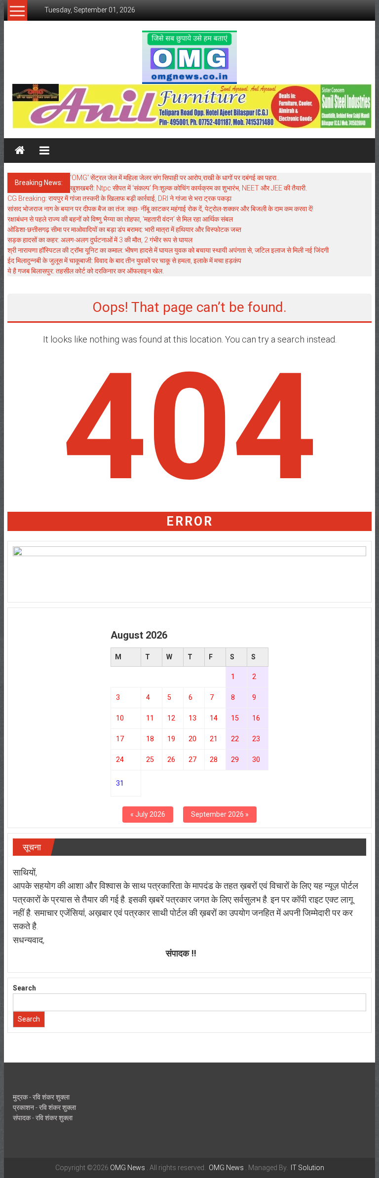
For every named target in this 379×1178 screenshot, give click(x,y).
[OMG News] (19, 150)
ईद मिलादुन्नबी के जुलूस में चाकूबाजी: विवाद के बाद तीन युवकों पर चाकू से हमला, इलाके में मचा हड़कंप (124, 261)
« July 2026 (147, 814)
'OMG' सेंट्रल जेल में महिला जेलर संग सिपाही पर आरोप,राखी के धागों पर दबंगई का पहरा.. (174, 178)
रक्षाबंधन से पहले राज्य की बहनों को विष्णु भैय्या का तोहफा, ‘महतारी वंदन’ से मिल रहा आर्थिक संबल (120, 219)
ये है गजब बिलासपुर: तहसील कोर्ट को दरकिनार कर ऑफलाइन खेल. (85, 271)
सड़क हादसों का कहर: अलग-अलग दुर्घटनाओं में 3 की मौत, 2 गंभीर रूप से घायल (99, 240)
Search (24, 988)
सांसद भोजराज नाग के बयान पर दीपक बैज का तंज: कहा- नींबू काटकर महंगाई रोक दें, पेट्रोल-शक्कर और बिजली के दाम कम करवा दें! (160, 209)
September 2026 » (220, 814)
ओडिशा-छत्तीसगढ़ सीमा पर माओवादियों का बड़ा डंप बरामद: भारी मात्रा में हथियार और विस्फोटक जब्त (124, 229)
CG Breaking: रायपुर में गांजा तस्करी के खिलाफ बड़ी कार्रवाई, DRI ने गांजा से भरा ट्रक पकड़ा (119, 198)
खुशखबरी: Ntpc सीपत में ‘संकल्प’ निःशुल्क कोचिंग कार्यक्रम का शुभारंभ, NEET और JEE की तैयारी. (188, 188)
